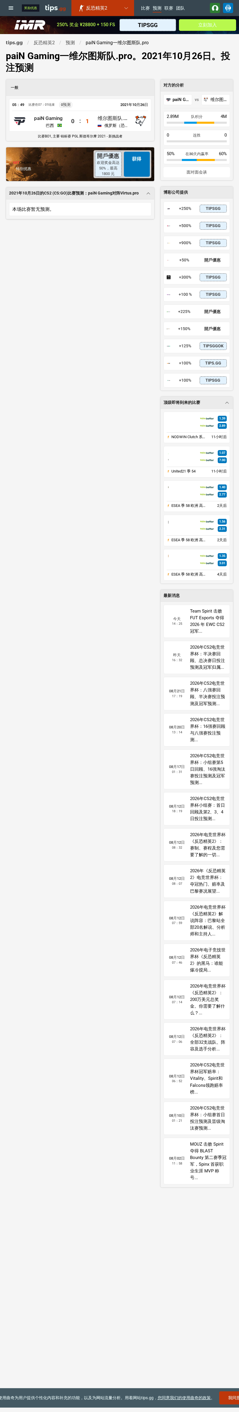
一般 (14, 87)
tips (55, 8)
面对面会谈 (197, 172)
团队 (180, 8)
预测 (157, 8)
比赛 (145, 8)
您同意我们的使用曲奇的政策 (184, 1397)
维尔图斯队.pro (113, 118)
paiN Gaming (48, 118)
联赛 (168, 8)
